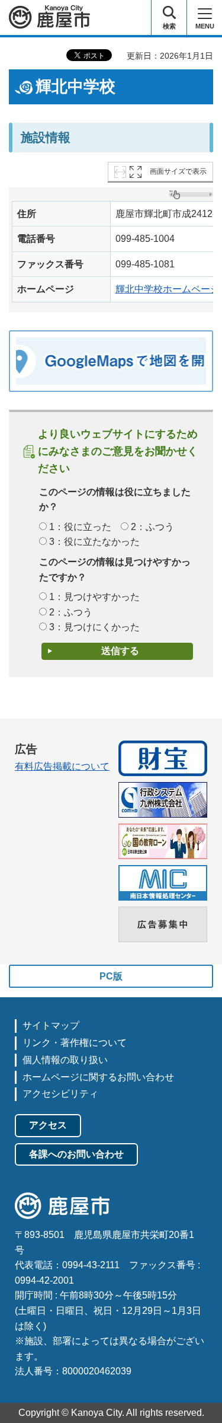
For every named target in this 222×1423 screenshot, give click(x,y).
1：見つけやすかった (94, 597)
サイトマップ (50, 1025)
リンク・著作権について (74, 1043)
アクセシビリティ (60, 1094)
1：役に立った (80, 527)
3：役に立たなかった (94, 542)
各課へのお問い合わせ (76, 1154)
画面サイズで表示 (178, 171)
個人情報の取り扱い (65, 1060)
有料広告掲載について (62, 766)
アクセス (48, 1125)
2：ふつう (152, 527)
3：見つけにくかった (94, 627)
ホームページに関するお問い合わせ (98, 1077)
